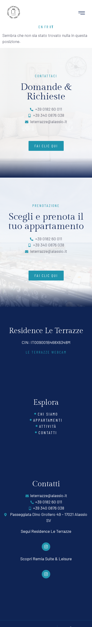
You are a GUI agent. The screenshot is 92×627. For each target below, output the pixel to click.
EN (40, 26)
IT (52, 26)
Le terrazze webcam (46, 352)
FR (46, 26)
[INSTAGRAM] (46, 546)
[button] (81, 13)
